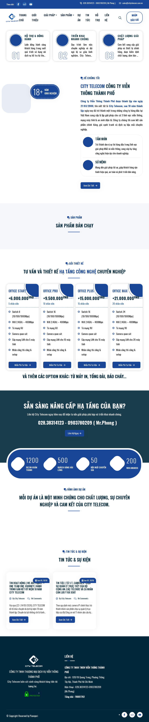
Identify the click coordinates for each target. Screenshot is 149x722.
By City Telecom (18, 598)
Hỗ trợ (97, 17)
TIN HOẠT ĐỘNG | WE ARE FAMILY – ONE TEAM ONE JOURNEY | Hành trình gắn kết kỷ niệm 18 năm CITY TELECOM (27, 587)
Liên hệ (107, 17)
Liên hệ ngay (73, 433)
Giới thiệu (35, 17)
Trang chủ (22, 17)
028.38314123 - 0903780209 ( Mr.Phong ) (99, 3)
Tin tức (87, 17)
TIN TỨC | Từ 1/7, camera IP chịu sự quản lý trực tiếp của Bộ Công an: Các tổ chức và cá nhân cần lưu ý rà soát (74, 587)
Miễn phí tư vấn (21, 365)
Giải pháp (49, 15)
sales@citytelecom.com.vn (132, 3)
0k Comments (36, 598)
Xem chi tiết (89, 185)
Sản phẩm (66, 15)
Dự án (79, 17)
